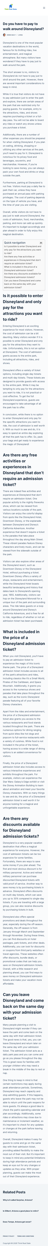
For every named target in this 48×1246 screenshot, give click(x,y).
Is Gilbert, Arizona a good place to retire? (21, 1211)
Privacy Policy (8, 1236)
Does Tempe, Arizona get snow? (17, 1222)
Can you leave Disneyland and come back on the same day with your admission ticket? (22, 284)
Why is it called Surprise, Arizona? (18, 1200)
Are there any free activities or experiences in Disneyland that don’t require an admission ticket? (22, 260)
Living (20, 35)
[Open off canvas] (44, 8)
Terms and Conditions (25, 1236)
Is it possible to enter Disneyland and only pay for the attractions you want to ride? (22, 250)
